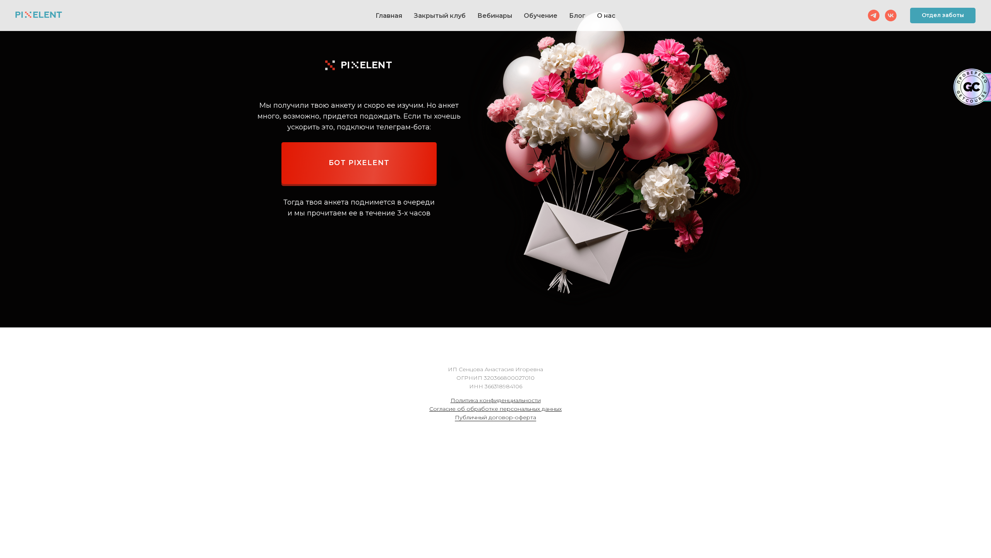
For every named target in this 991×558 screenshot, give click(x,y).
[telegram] (874, 15)
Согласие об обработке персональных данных (495, 408)
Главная (388, 15)
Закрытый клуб (440, 15)
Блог (577, 15)
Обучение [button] (540, 15)
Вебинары (494, 15)
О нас (606, 15)
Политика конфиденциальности (496, 400)
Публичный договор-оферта (495, 417)
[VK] (891, 15)
